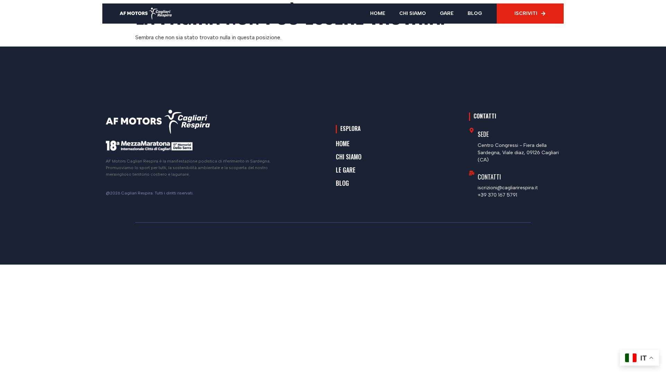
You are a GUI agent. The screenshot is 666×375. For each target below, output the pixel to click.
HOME (377, 13)
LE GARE (346, 169)
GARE (447, 13)
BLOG (475, 13)
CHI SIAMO (412, 13)
